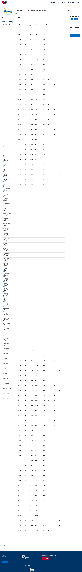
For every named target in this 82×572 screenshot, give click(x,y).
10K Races (23, 556)
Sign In (78, 2)
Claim (4, 66)
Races (19, 17)
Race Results (60, 2)
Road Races (24, 560)
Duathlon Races (24, 563)
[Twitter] (77, 19)
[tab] (7, 22)
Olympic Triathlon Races (26, 565)
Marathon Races (24, 558)
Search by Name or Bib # (6, 24)
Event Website (15, 13)
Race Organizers (71, 2)
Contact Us (4, 556)
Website (4, 545)
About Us (3, 555)
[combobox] (9, 19)
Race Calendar (54, 2)
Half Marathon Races (25, 557)
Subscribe (46, 558)
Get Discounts (74, 35)
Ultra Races (24, 559)
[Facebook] (72, 19)
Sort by (19, 24)
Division (46, 24)
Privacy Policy (42, 569)
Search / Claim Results (7, 21)
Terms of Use (47, 569)
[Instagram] (75, 19)
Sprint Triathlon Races (25, 564)
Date (2, 17)
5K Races (23, 555)
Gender (35, 24)
